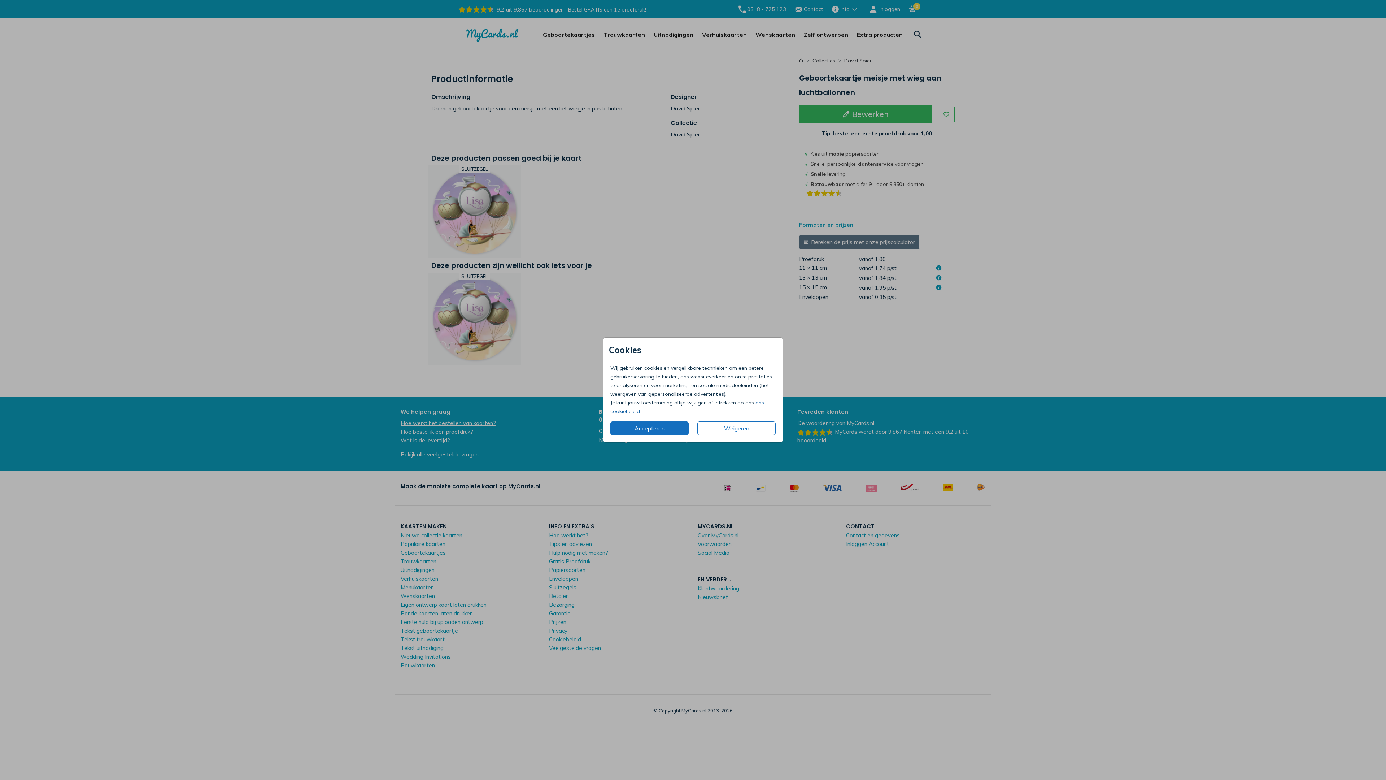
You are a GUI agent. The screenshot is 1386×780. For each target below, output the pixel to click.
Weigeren (736, 428)
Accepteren (650, 428)
